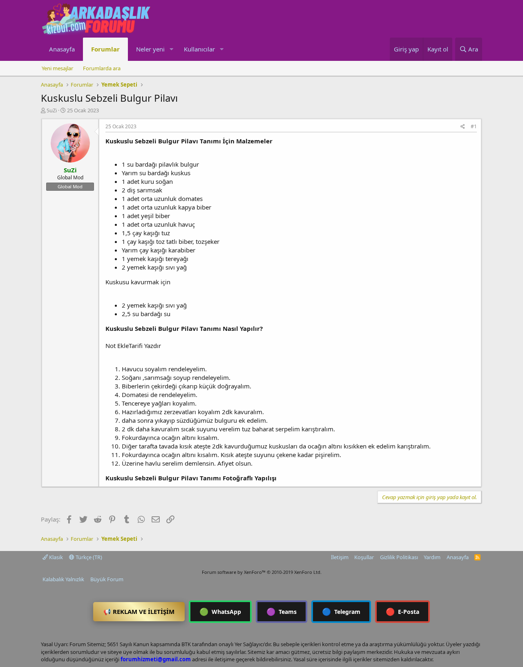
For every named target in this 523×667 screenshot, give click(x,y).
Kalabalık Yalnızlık (63, 579)
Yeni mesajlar (57, 68)
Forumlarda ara (102, 68)
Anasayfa (62, 49)
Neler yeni (150, 49)
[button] (171, 49)
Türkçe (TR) (88, 557)
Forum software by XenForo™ (262, 572)
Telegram (341, 611)
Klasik (55, 557)
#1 (474, 126)
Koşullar (364, 557)
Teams (281, 611)
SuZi (52, 110)
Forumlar (105, 49)
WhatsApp (220, 611)
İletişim (340, 557)
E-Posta (402, 611)
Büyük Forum (106, 579)
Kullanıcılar (199, 49)
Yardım (432, 557)
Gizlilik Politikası (399, 557)
